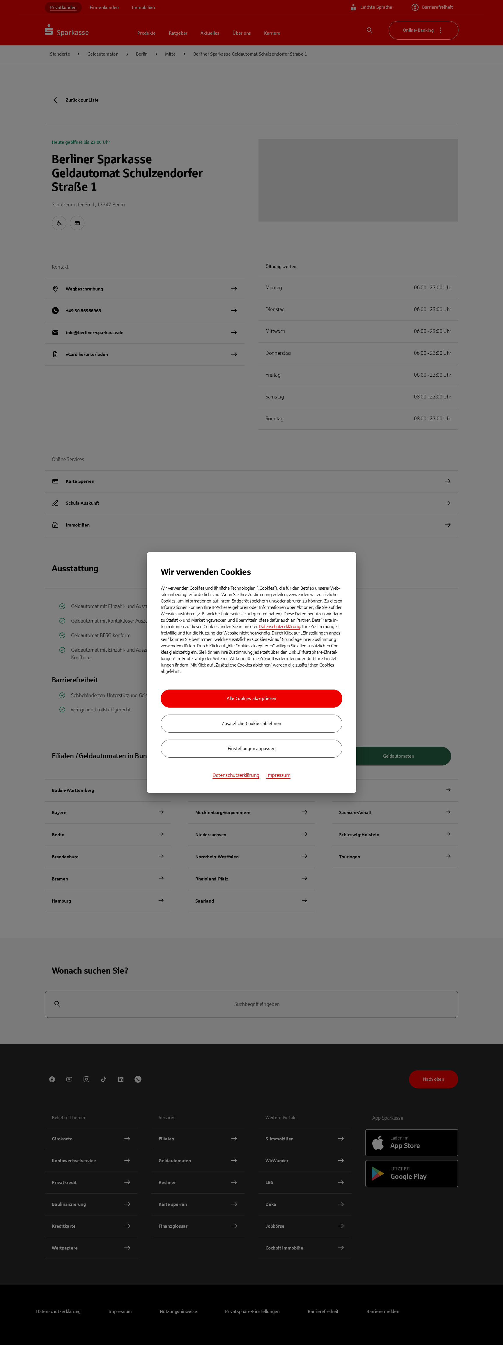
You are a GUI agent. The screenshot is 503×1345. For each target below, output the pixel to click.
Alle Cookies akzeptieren (251, 698)
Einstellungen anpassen (252, 748)
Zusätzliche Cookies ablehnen (251, 723)
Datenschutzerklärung (279, 626)
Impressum (278, 775)
